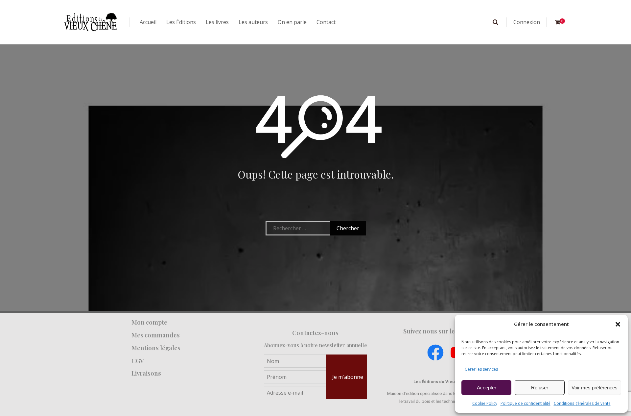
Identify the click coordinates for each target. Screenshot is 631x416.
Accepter (486, 387)
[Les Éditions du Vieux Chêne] (90, 22)
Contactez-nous (315, 333)
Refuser (539, 387)
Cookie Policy (484, 403)
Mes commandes (155, 335)
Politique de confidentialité (525, 403)
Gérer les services (481, 369)
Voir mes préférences (595, 387)
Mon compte (149, 322)
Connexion (526, 22)
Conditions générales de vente (582, 403)
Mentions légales (155, 348)
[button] (618, 324)
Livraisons (146, 373)
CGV (137, 360)
